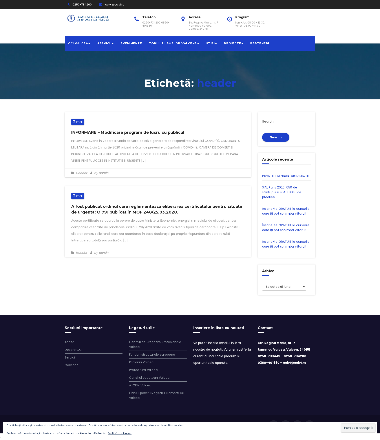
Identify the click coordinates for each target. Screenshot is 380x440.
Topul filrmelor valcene (173, 43)
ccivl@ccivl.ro (114, 4)
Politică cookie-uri (120, 433)
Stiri (210, 43)
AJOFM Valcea (140, 385)
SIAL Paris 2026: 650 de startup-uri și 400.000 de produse (281, 192)
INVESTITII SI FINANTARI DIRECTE (285, 176)
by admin (100, 173)
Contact (71, 365)
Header (81, 173)
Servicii (104, 43)
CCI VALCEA (78, 43)
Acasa (69, 342)
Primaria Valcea (141, 362)
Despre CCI (73, 350)
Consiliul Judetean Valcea (149, 377)
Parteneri (259, 43)
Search (276, 137)
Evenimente (131, 43)
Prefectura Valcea (143, 370)
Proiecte (232, 43)
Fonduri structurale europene (152, 354)
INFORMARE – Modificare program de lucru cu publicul (127, 132)
